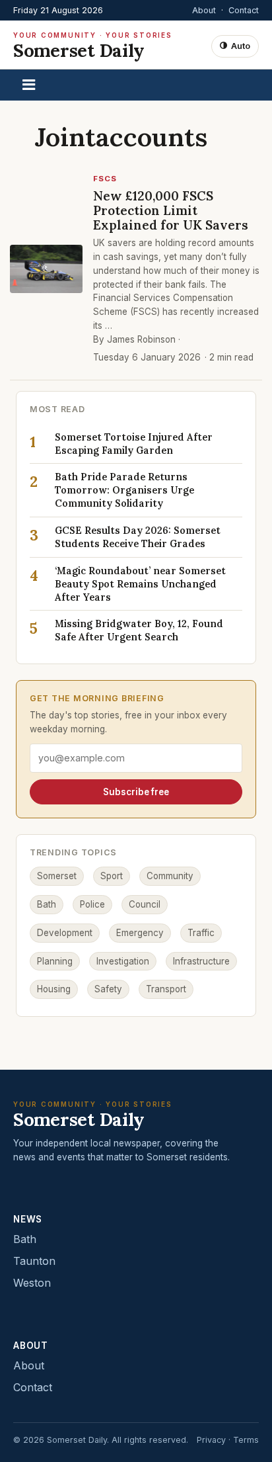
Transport (166, 989)
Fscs (105, 178)
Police (92, 904)
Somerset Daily (92, 46)
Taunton (34, 1261)
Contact (243, 10)
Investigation (122, 961)
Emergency (140, 932)
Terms (246, 1440)
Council (144, 904)
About (204, 10)
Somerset (57, 876)
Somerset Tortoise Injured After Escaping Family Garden (134, 443)
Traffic (201, 932)
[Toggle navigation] (28, 85)
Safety (108, 989)
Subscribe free (136, 792)
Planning (55, 961)
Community (170, 876)
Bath (46, 904)
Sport (111, 876)
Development (64, 932)
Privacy (211, 1440)
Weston (32, 1282)
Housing (54, 989)
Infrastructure (201, 961)
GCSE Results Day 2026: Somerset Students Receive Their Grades (138, 537)
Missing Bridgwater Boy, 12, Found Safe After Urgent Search (139, 630)
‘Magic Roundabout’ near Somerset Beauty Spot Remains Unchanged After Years (140, 583)
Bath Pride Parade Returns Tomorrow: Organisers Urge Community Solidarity (124, 489)
